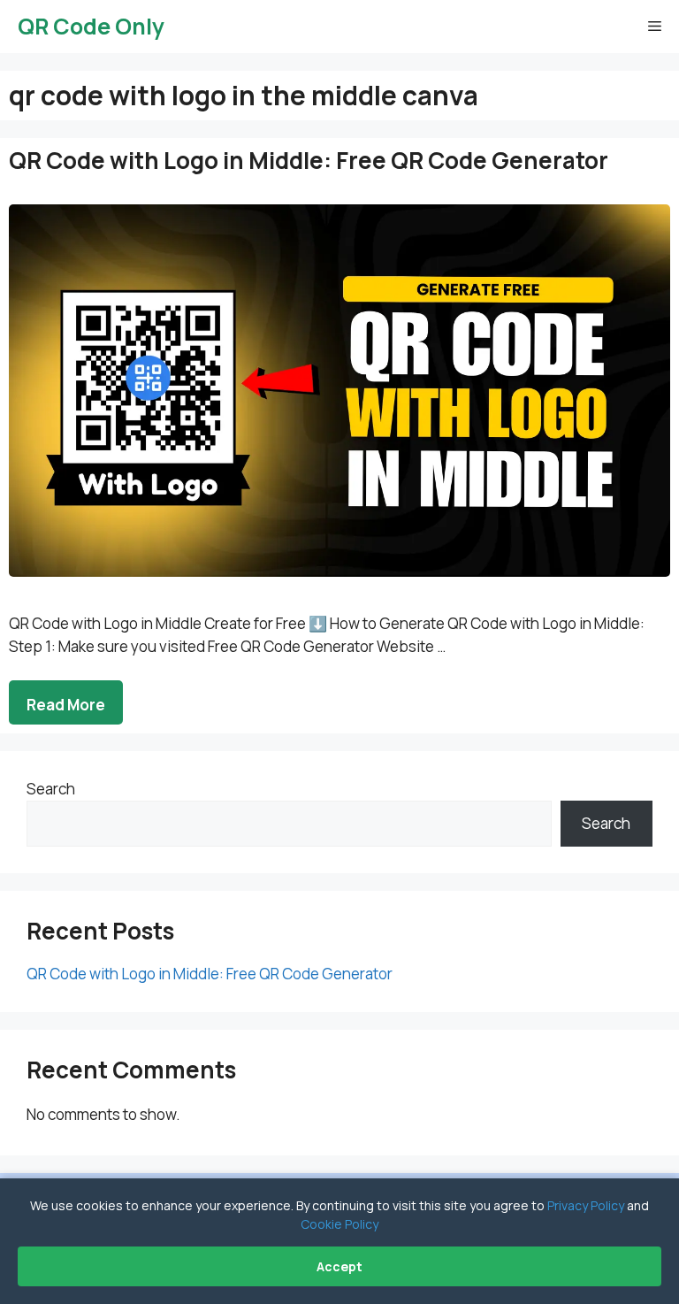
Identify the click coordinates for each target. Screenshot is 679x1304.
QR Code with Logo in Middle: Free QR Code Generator (308, 160)
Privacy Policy (585, 1205)
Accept (339, 1266)
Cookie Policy (339, 1224)
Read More (66, 704)
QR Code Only (91, 26)
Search (51, 789)
